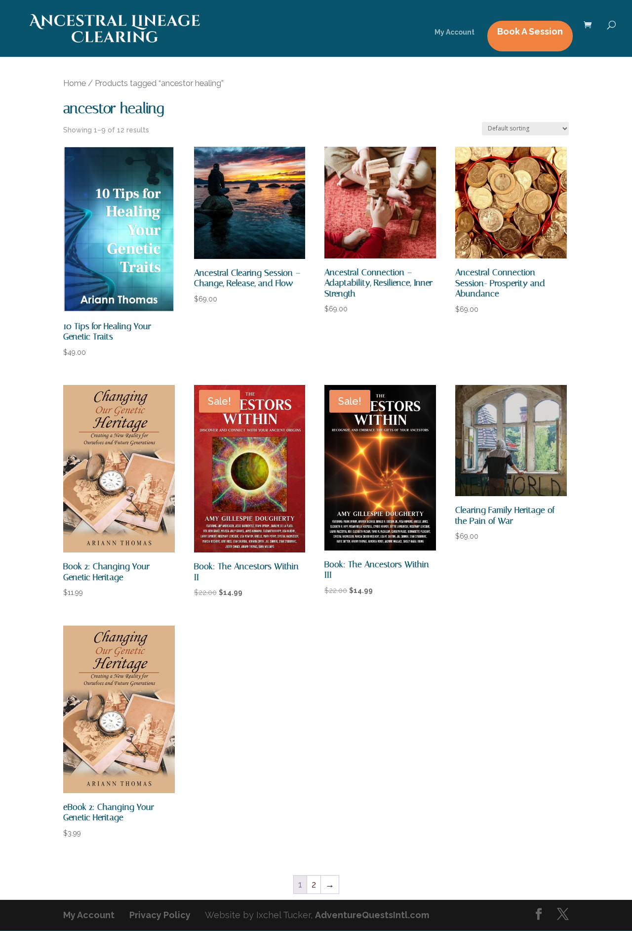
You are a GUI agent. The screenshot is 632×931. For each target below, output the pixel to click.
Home (74, 83)
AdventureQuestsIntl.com (372, 915)
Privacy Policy (160, 915)
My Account (454, 32)
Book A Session (530, 31)
